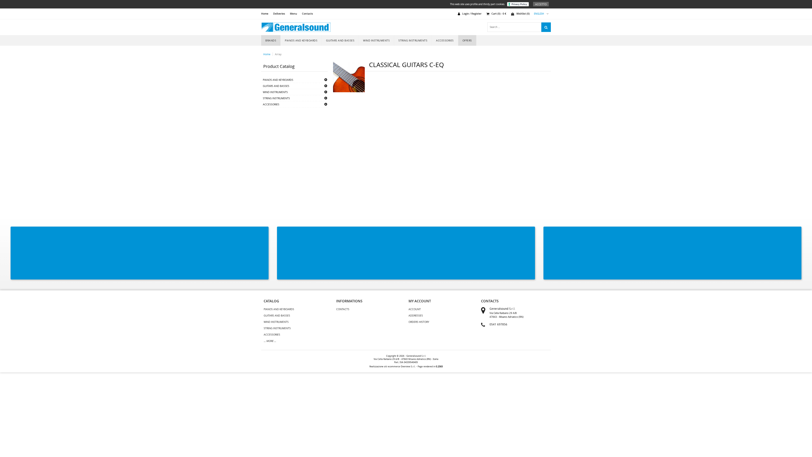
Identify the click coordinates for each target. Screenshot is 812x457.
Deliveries (279, 13)
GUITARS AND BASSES (340, 40)
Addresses (416, 315)
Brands (270, 40)
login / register (471, 13)
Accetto (541, 4)
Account (415, 309)
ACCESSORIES (445, 40)
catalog (271, 301)
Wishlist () (523, 13)
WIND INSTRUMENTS (376, 40)
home (264, 13)
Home (266, 54)
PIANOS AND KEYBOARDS (301, 40)
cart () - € (498, 13)
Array (278, 54)
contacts (490, 301)
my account (420, 301)
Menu (293, 13)
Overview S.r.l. (408, 366)
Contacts (307, 13)
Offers (467, 40)
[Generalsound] (296, 27)
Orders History (419, 321)
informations (349, 301)
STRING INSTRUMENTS (412, 40)
